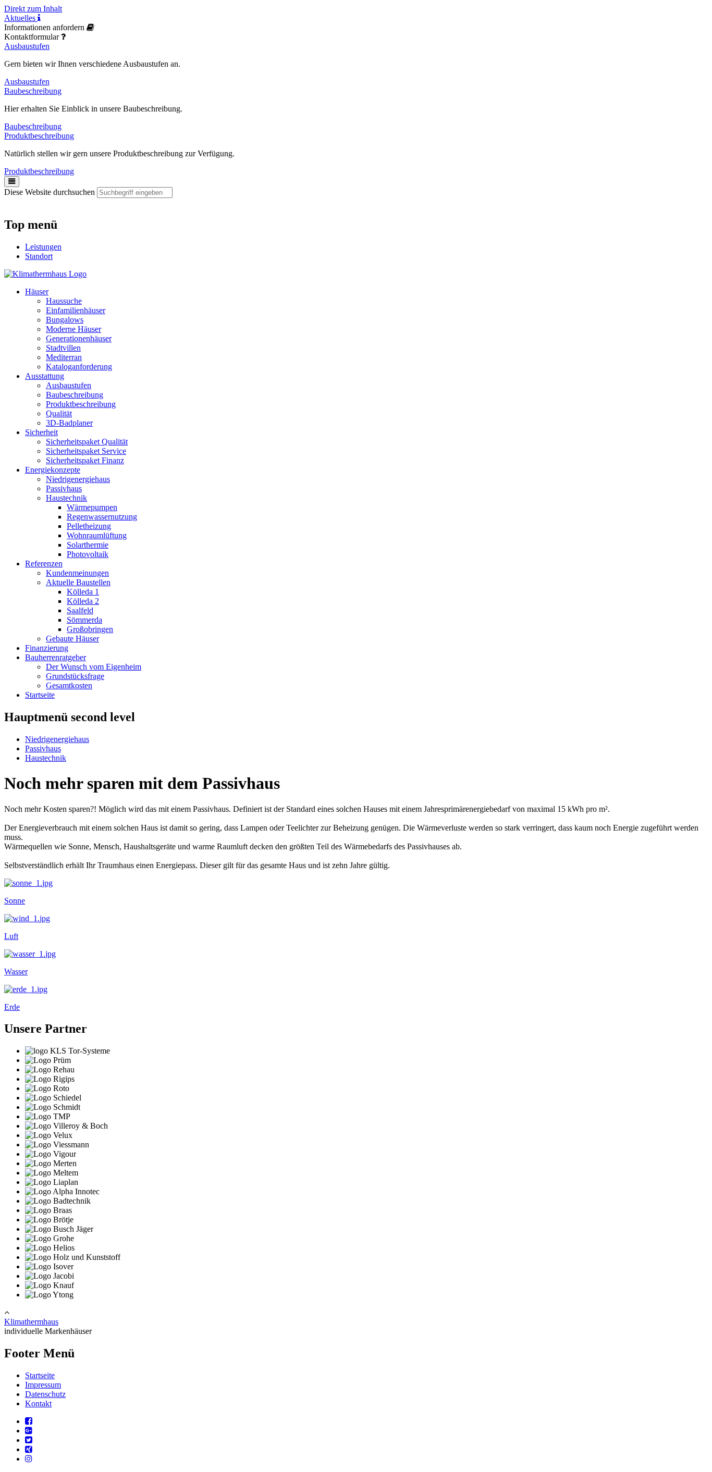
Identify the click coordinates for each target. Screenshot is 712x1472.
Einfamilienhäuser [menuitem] (75, 310)
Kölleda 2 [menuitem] (83, 601)
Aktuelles (21, 18)
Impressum (43, 1384)
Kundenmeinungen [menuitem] (77, 572)
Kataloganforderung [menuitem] (79, 366)
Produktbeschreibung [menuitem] (81, 404)
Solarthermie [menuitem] (87, 544)
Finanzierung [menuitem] (46, 648)
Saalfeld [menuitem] (80, 610)
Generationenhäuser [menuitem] (79, 338)
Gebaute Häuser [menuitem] (72, 638)
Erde (12, 1007)
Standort (39, 256)
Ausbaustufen (27, 46)
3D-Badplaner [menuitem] (69, 422)
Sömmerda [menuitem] (84, 619)
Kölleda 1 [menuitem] (83, 591)
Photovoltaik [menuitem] (87, 554)
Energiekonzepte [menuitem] (52, 469)
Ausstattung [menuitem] (44, 376)
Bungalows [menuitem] (64, 319)
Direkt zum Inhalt (33, 8)
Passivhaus (43, 748)
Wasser (16, 971)
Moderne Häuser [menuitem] (73, 329)
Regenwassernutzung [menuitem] (102, 516)
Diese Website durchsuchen (49, 192)
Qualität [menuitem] (59, 413)
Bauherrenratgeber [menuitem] (55, 657)
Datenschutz (45, 1394)
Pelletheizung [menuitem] (89, 526)
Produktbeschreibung (39, 135)
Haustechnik (45, 757)
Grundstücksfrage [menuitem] (75, 676)
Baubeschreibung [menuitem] (74, 394)
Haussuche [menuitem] (64, 300)
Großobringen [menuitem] (90, 629)
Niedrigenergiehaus (57, 739)
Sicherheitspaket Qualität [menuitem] (87, 441)
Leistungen (43, 246)
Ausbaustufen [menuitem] (68, 385)
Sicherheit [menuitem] (41, 432)
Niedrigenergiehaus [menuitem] (78, 479)
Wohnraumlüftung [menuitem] (97, 535)
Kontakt (38, 1403)
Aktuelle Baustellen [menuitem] (78, 582)
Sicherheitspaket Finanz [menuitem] (85, 460)
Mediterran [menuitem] (64, 357)
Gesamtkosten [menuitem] (69, 685)
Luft (11, 936)
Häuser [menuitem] (36, 291)
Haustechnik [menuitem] (66, 497)
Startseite (40, 1375)
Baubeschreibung (33, 90)
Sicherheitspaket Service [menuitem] (86, 451)
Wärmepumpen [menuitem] (92, 507)
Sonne (14, 900)
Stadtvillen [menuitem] (63, 347)
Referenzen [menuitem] (44, 563)
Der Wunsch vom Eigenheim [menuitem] (93, 666)
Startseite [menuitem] (40, 694)
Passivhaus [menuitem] (64, 488)
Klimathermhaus (31, 1321)
